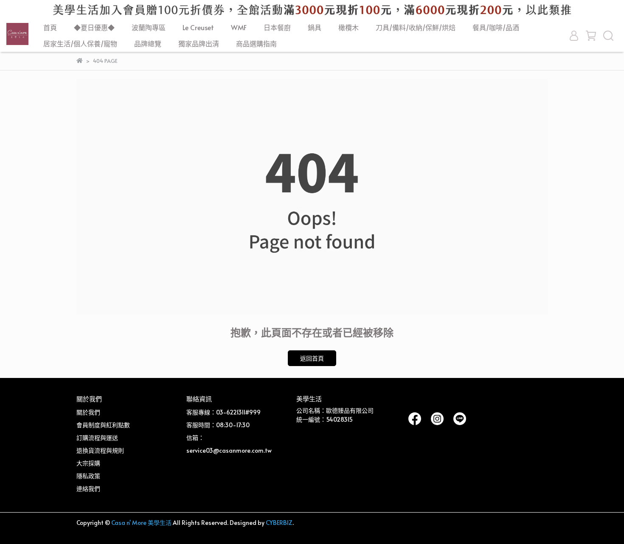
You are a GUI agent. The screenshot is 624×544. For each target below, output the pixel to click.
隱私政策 (88, 476)
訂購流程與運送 (97, 438)
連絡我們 (88, 489)
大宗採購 (88, 463)
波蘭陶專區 (149, 27)
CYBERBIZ (279, 523)
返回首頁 (312, 358)
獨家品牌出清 (198, 43)
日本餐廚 (277, 27)
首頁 (50, 27)
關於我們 (88, 412)
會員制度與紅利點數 (103, 425)
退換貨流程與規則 (100, 450)
